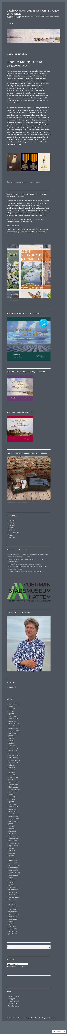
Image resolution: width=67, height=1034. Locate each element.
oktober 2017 (12, 916)
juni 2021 (11, 850)
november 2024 (13, 755)
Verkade (11, 535)
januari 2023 (12, 809)
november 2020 (13, 868)
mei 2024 (11, 770)
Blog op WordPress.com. (49, 1018)
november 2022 (13, 814)
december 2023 (13, 782)
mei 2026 (11, 711)
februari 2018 (13, 912)
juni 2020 (11, 880)
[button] (14, 162)
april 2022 (11, 828)
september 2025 (14, 731)
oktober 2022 (13, 816)
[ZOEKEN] (49, 947)
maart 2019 (12, 902)
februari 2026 (13, 718)
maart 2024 (12, 775)
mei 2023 (11, 799)
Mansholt (11, 525)
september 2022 (14, 819)
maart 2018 (12, 909)
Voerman (11, 537)
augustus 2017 (13, 919)
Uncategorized (13, 532)
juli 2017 (11, 921)
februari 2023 (13, 806)
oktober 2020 (13, 870)
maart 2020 (12, 887)
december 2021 (13, 836)
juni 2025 (11, 738)
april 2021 (11, 855)
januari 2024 (12, 780)
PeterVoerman (13, 182)
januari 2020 (12, 892)
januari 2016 (12, 934)
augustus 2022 (13, 821)
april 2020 (11, 885)
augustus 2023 (13, 792)
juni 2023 (11, 797)
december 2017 (13, 914)
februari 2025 (13, 748)
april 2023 (11, 802)
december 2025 (13, 723)
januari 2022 (12, 833)
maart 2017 (12, 926)
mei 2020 (11, 882)
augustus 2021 (13, 846)
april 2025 (11, 743)
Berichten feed (13, 1001)
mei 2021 (11, 853)
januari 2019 (12, 904)
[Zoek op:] (27, 947)
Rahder (10, 528)
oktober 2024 (13, 758)
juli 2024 (11, 765)
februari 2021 (13, 860)
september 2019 (14, 897)
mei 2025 (11, 740)
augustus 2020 (13, 875)
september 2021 (13, 843)
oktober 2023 (13, 787)
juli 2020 (11, 877)
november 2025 (13, 726)
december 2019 (13, 894)
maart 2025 (12, 745)
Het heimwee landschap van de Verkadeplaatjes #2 (26, 571)
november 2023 (13, 784)
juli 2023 (11, 794)
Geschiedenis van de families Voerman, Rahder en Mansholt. (33, 12)
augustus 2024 (13, 762)
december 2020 (13, 865)
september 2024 (14, 760)
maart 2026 (12, 716)
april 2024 (11, 772)
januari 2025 (12, 750)
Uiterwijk (11, 530)
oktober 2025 (13, 728)
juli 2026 (11, 706)
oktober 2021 (13, 841)
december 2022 (13, 811)
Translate (21, 967)
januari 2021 (12, 863)
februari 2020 (13, 890)
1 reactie (38, 182)
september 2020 (14, 872)
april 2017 (11, 924)
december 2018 (13, 907)
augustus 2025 (13, 733)
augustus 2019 (13, 899)
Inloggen (11, 999)
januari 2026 (12, 721)
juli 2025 (11, 736)
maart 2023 (12, 804)
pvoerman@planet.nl (14, 225)
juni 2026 (11, 709)
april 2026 (12, 714)
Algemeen (11, 520)
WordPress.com (13, 1006)
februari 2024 (13, 777)
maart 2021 (12, 858)
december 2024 (13, 753)
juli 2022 (11, 824)
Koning (32, 182)
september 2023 (14, 789)
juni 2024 (11, 767)
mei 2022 (11, 826)
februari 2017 (12, 929)
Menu (10, 24)
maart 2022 (12, 831)
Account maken (13, 996)
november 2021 (13, 838)
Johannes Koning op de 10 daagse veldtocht (24, 63)
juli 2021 (11, 848)
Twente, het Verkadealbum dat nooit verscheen (24, 564)
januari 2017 (12, 931)
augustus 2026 (13, 704)
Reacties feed (13, 1003)
